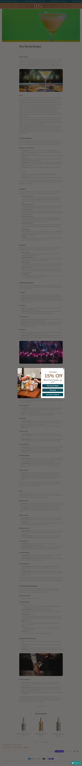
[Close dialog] (63, 368)
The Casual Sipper (53, 386)
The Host (53, 390)
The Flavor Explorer (52, 395)
